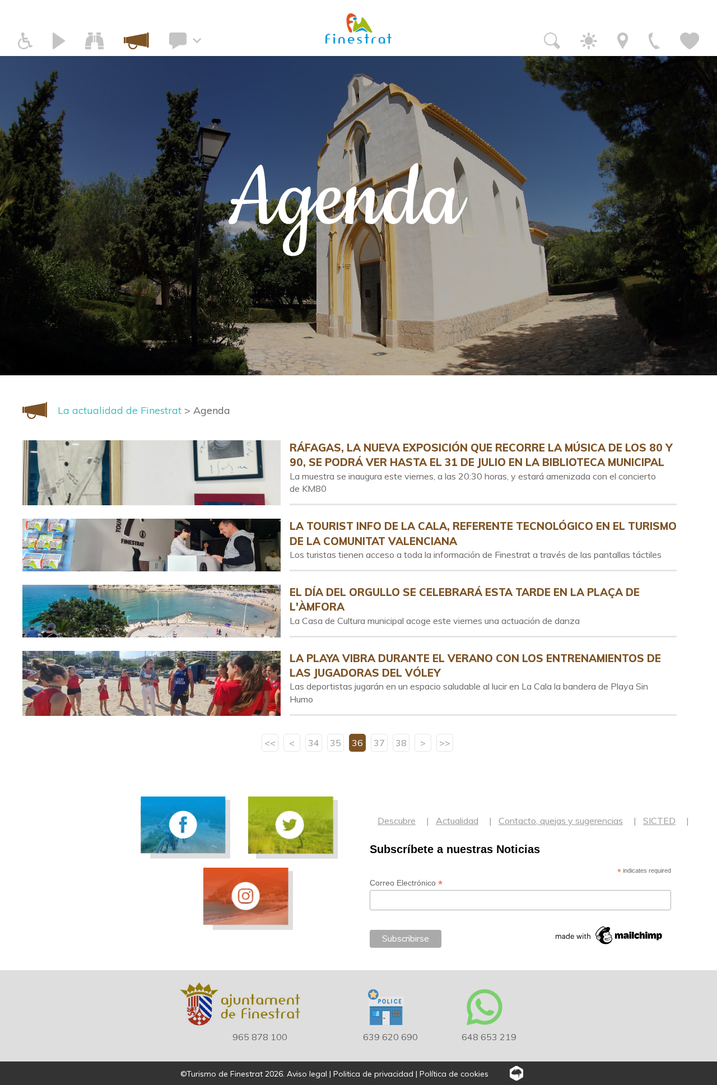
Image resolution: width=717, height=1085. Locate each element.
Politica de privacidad (373, 1074)
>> (444, 742)
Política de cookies (454, 1074)
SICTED (659, 820)
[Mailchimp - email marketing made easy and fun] (609, 935)
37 (379, 742)
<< (270, 742)
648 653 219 (489, 1036)
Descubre (397, 820)
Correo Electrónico (406, 883)
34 (313, 742)
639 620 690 (390, 1036)
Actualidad (457, 820)
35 (335, 742)
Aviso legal (307, 1074)
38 (401, 742)
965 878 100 (259, 1036)
